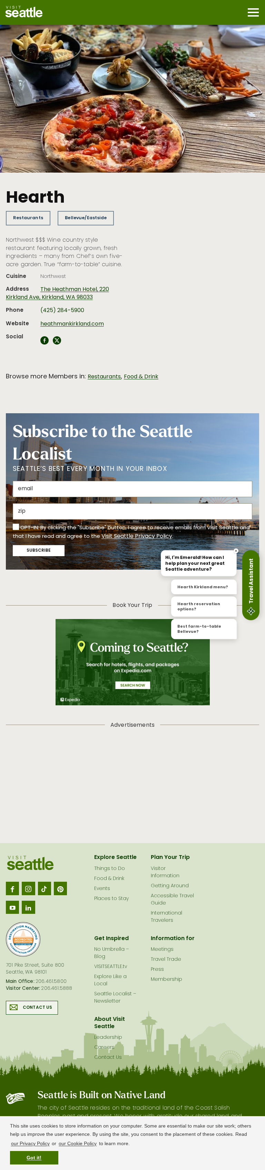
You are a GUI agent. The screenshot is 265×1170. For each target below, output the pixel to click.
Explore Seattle (115, 857)
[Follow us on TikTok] (44, 888)
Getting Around (170, 886)
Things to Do (109, 869)
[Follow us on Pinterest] (60, 888)
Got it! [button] (34, 1157)
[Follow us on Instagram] (28, 888)
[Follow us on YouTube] (12, 907)
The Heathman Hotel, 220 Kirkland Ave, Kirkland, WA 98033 (57, 293)
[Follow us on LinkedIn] (28, 907)
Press (157, 970)
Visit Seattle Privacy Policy (136, 536)
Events (102, 889)
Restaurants (28, 218)
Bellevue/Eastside (86, 218)
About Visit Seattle (109, 1023)
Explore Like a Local (110, 980)
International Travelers (166, 917)
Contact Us (37, 1007)
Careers (104, 1048)
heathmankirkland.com (72, 324)
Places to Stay (111, 899)
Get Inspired (111, 938)
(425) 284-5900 (62, 310)
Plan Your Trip (170, 857)
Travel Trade (166, 960)
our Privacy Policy (30, 1143)
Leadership (108, 1038)
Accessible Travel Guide (172, 899)
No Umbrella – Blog (111, 953)
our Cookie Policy (78, 1143)
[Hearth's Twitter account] (57, 342)
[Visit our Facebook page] (12, 888)
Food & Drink (141, 377)
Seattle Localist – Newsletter (115, 997)
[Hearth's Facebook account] (44, 342)
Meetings (162, 950)
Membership (166, 980)
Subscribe (39, 550)
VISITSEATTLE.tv (110, 967)
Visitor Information (165, 872)
